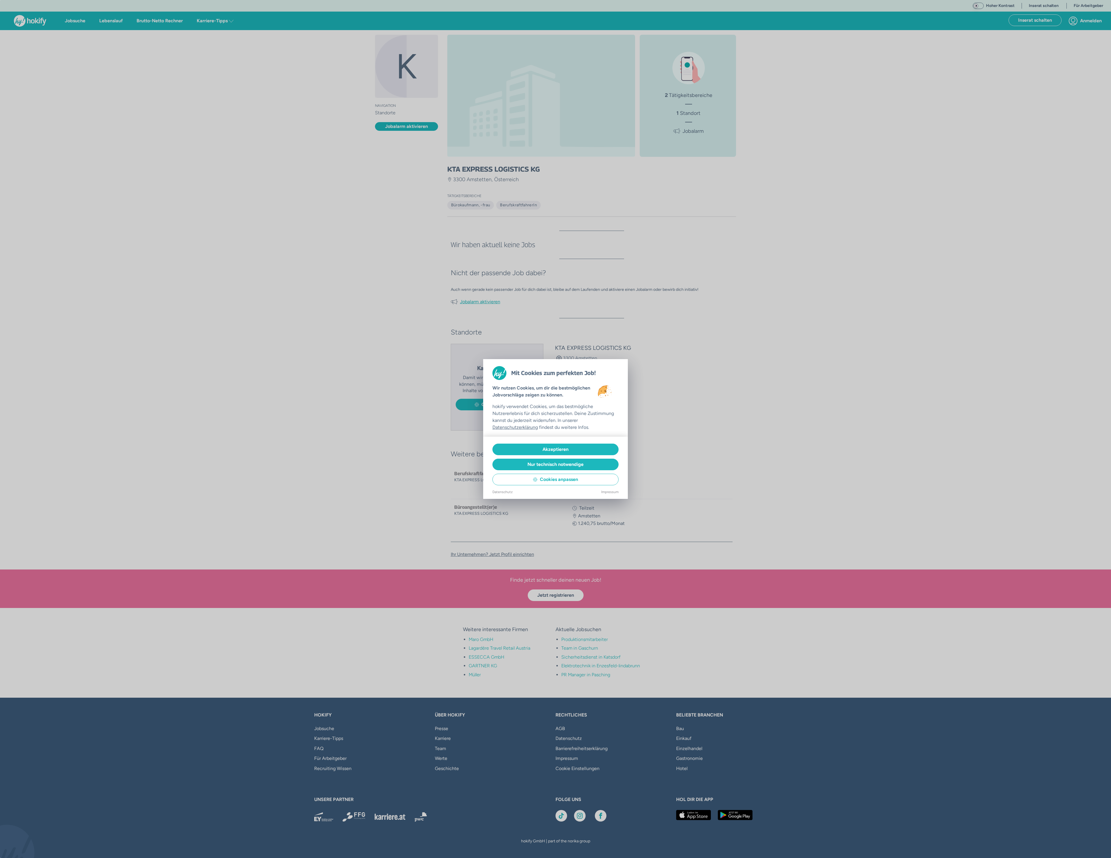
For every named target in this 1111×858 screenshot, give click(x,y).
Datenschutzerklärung (515, 427)
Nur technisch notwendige (555, 464)
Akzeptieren (555, 449)
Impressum (610, 492)
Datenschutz (502, 492)
